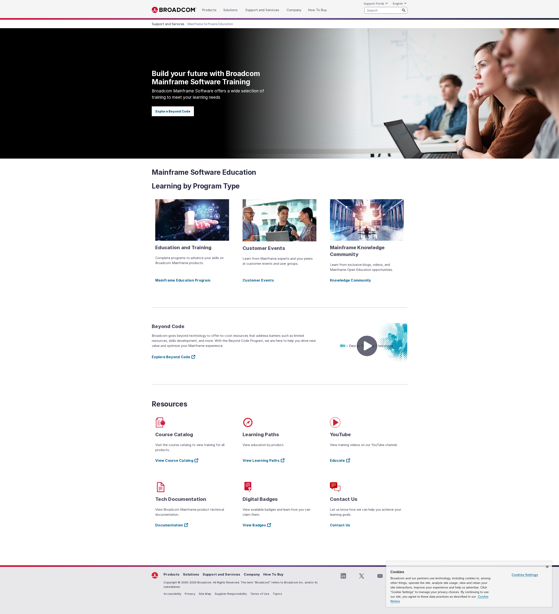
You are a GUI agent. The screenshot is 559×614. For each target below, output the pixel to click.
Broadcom (174, 10)
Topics (277, 593)
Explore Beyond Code (172, 111)
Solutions (191, 574)
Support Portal (374, 3)
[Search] (403, 10)
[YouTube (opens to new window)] (380, 576)
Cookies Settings (525, 574)
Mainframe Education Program (182, 280)
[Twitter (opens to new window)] (362, 576)
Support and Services (221, 574)
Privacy (190, 593)
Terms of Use (259, 593)
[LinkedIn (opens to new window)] (343, 576)
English (398, 3)
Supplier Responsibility (231, 593)
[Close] (547, 567)
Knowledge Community (350, 280)
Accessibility (172, 593)
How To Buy (273, 574)
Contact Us (340, 525)
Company (252, 574)
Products (171, 574)
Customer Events (258, 280)
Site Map (205, 593)
